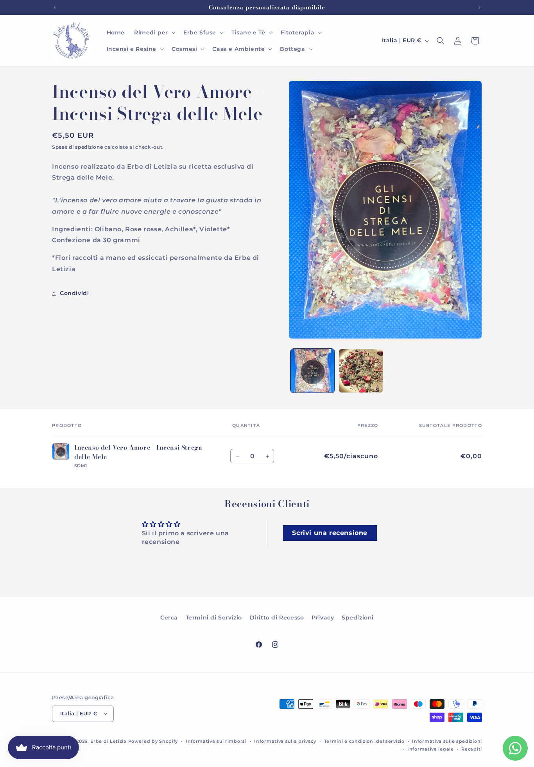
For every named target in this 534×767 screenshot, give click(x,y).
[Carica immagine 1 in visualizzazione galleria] (312, 371)
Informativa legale (430, 748)
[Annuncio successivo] (479, 7)
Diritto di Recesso (277, 617)
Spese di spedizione (77, 147)
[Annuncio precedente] (54, 7)
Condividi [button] (74, 293)
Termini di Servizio (214, 617)
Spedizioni (358, 617)
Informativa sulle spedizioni (447, 741)
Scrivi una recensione (329, 533)
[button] (154, 32)
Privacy (323, 617)
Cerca (169, 617)
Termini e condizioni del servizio (364, 741)
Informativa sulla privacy (285, 741)
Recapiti (471, 748)
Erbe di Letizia (109, 741)
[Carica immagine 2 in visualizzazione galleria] (361, 371)
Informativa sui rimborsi (216, 741)
